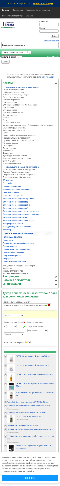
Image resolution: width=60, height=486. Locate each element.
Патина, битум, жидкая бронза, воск (18, 243)
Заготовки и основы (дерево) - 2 (16, 205)
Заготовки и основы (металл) (15, 208)
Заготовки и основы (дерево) (15, 202)
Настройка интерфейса (14, 343)
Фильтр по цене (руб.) (13, 322)
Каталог (6, 10)
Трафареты (8, 259)
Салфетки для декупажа (13, 252)
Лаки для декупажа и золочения (18, 233)
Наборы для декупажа (12, 237)
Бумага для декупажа (12, 186)
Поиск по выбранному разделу (16, 302)
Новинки (8, 334)
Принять (30, 478)
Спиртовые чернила (12, 255)
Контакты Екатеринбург (12, 16)
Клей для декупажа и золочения (17, 227)
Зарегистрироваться (51, 40)
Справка (29, 16)
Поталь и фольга (10, 246)
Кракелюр (7, 230)
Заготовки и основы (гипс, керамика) (18, 199)
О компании (17, 10)
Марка (7, 315)
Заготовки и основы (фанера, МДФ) (18, 220)
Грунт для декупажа (11, 192)
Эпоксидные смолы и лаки (14, 262)
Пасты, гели (8, 240)
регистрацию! (48, 77)
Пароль (42, 28)
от (5, 326)
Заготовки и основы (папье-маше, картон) (21, 211)
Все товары (32, 330)
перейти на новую (43, 3)
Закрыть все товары (35, 326)
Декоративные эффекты (13, 196)
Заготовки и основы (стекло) (15, 217)
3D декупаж (8, 180)
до (15, 326)
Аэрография (8, 183)
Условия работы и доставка (38, 10)
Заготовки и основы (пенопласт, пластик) (21, 214)
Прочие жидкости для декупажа (16, 249)
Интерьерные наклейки (13, 224)
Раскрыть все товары (35, 322)
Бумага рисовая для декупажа (16, 189)
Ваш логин (43, 21)
